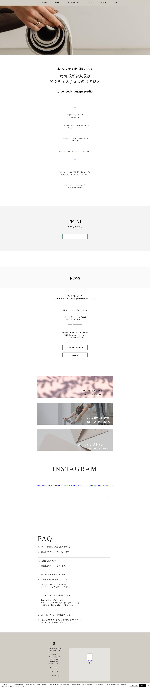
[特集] (74, 387)
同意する (143, 685)
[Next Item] (109, 497)
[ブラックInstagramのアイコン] (116, 3)
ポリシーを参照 (20, 686)
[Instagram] (54, 643)
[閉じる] (148, 685)
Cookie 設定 (134, 685)
